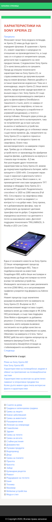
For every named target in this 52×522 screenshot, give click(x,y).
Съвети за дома (14, 405)
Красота (10, 465)
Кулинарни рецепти (16, 471)
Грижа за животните (16, 418)
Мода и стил (12, 494)
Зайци (9, 468)
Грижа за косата (14, 438)
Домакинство (12, 445)
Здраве (10, 431)
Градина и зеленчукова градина (22, 408)
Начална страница (10, 6)
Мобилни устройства (16, 491)
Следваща (9, 350)
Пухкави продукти (15, 448)
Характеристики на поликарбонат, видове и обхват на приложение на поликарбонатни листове (25, 372)
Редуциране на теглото (17, 478)
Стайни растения (14, 441)
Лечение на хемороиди (17, 425)
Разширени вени (14, 421)
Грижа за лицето (14, 411)
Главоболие (12, 428)
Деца (8, 455)
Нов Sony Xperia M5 (14, 365)
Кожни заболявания (16, 415)
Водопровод (12, 451)
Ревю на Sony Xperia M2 (16, 362)
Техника (10, 484)
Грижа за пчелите (15, 458)
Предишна (9, 37)
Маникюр (10, 488)
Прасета (10, 461)
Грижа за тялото (14, 435)
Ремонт (10, 474)
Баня (8, 481)
